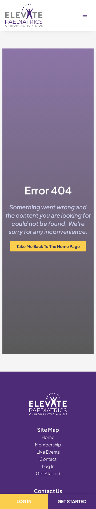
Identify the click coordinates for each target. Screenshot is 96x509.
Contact (48, 459)
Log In (48, 466)
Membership (48, 444)
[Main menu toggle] (85, 16)
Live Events (48, 452)
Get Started (48, 473)
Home (48, 437)
